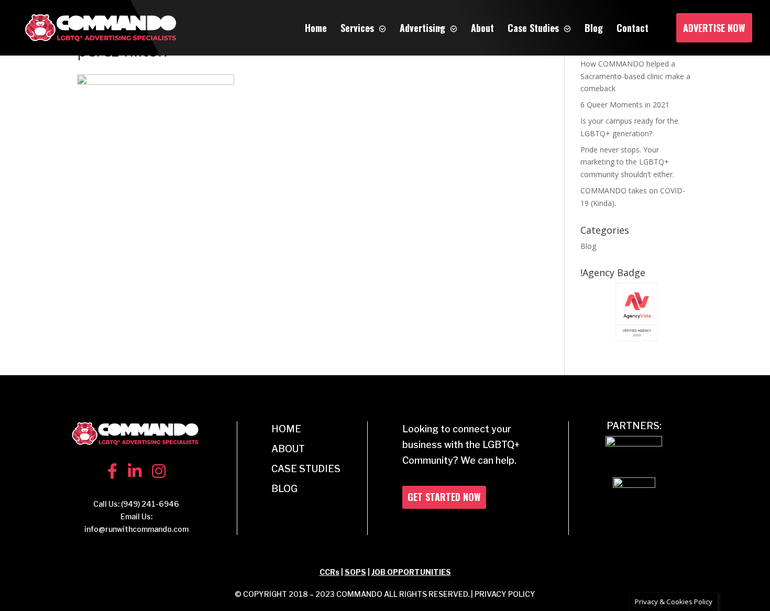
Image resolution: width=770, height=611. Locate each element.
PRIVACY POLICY (505, 594)
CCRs (329, 572)
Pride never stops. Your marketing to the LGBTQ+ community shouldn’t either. (627, 162)
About (482, 27)
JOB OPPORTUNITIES (411, 572)
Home (316, 27)
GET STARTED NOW (444, 497)
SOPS (355, 572)
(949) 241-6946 (150, 503)
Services (357, 27)
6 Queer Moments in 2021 (624, 105)
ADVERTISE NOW (714, 27)
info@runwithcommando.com (136, 529)
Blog (594, 27)
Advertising (422, 27)
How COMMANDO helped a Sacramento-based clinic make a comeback (635, 76)
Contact (632, 27)
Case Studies (533, 27)
